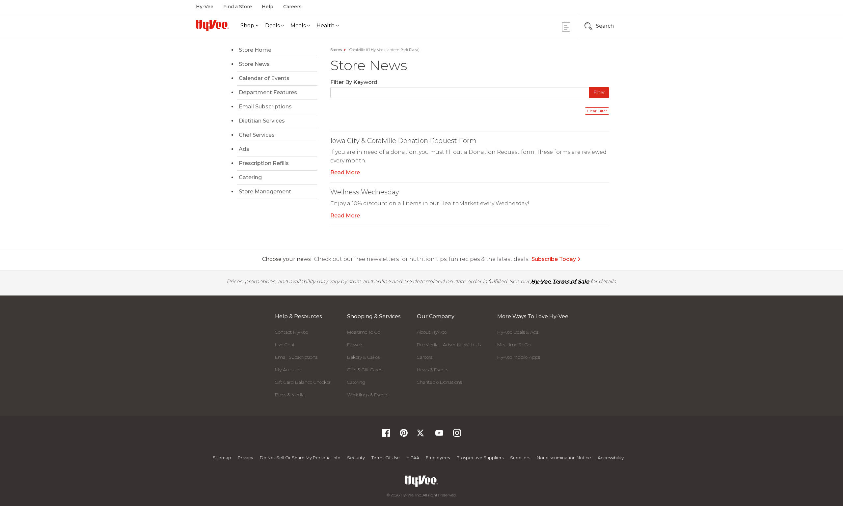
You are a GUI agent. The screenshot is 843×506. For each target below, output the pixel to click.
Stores (336, 49)
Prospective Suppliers (479, 457)
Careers (292, 7)
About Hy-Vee (432, 332)
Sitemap (222, 457)
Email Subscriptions (265, 106)
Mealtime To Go (363, 332)
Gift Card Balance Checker (303, 382)
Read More (345, 172)
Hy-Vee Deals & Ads (517, 332)
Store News (254, 64)
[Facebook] (386, 435)
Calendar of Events (264, 78)
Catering (250, 177)
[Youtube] (439, 435)
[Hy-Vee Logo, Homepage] (212, 25)
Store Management (265, 191)
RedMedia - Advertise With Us (449, 345)
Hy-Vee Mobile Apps (518, 357)
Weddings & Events (367, 395)
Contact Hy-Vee (291, 332)
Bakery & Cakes (363, 357)
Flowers (355, 345)
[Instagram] (457, 435)
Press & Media (290, 395)
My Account (288, 370)
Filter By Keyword (353, 82)
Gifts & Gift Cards (364, 370)
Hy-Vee (204, 7)
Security (356, 457)
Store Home (255, 50)
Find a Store (237, 7)
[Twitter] (421, 435)
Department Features (268, 92)
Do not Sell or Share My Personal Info (300, 457)
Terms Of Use (385, 457)
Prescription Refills (264, 163)
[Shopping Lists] (566, 26)
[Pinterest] (404, 435)
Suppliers (520, 457)
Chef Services (257, 135)
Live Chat (285, 345)
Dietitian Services (262, 121)
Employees (438, 457)
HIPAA (412, 457)
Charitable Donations (439, 382)
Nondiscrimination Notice (564, 457)
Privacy (245, 457)
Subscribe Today (553, 259)
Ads (244, 149)
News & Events (432, 370)
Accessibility (611, 457)
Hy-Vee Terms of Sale (560, 281)
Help (267, 7)
